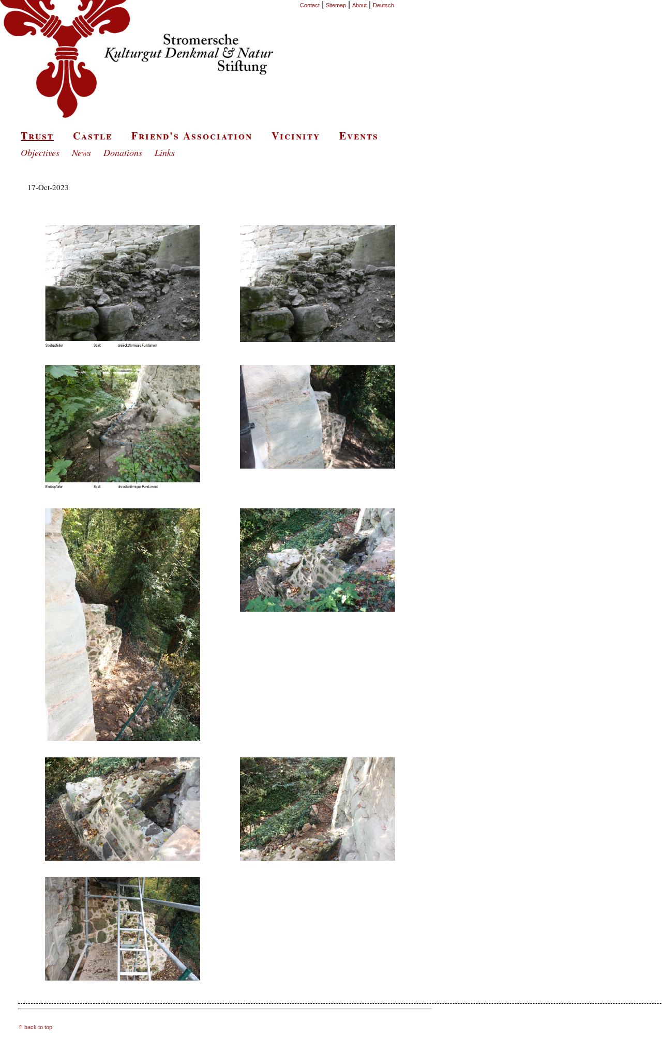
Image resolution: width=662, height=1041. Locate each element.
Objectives (40, 152)
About (359, 5)
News (81, 152)
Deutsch (383, 5)
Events (359, 135)
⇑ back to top (35, 1027)
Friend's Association (191, 135)
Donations (122, 152)
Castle (92, 135)
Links (165, 152)
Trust (37, 135)
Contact (310, 5)
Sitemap (336, 5)
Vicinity (296, 135)
